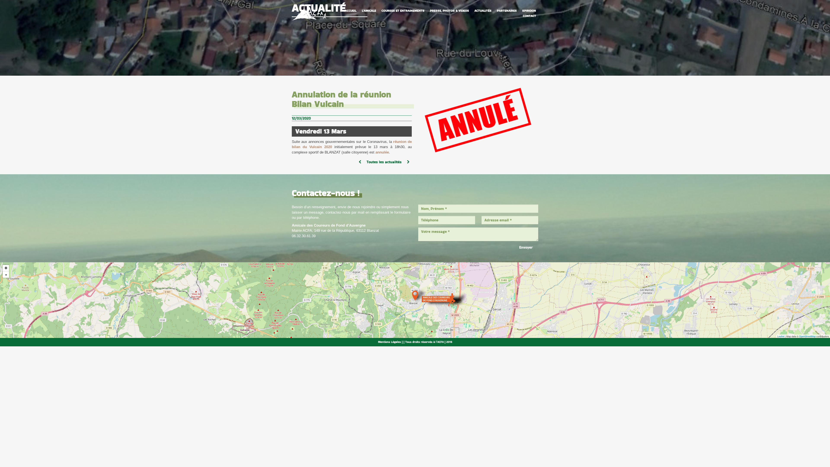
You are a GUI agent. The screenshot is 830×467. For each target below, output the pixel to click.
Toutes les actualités (384, 162)
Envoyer (526, 247)
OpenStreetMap (807, 336)
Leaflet (780, 336)
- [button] (6, 275)
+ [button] (6, 268)
